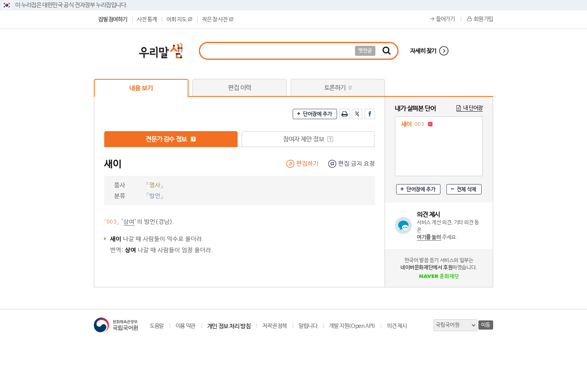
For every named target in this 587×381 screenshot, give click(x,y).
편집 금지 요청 (356, 163)
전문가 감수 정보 (167, 139)
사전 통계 (147, 19)
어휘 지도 (176, 19)
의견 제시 (397, 326)
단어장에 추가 (317, 114)
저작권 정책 (274, 326)
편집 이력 (239, 88)
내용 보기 (141, 88)
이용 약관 (185, 326)
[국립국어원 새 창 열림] (116, 325)
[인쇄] (344, 114)
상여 (129, 221)
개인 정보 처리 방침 (229, 326)
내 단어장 (473, 108)
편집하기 (307, 163)
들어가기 (445, 19)
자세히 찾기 (423, 50)
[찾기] (387, 51)
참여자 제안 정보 (304, 139)
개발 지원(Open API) (352, 326)
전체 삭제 (466, 189)
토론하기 (338, 88)
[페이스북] (370, 114)
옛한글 (365, 51)
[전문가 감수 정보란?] (193, 139)
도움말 (157, 326)
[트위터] (357, 114)
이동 (485, 325)
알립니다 (308, 326)
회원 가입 (483, 19)
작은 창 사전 (214, 19)
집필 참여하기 (112, 19)
